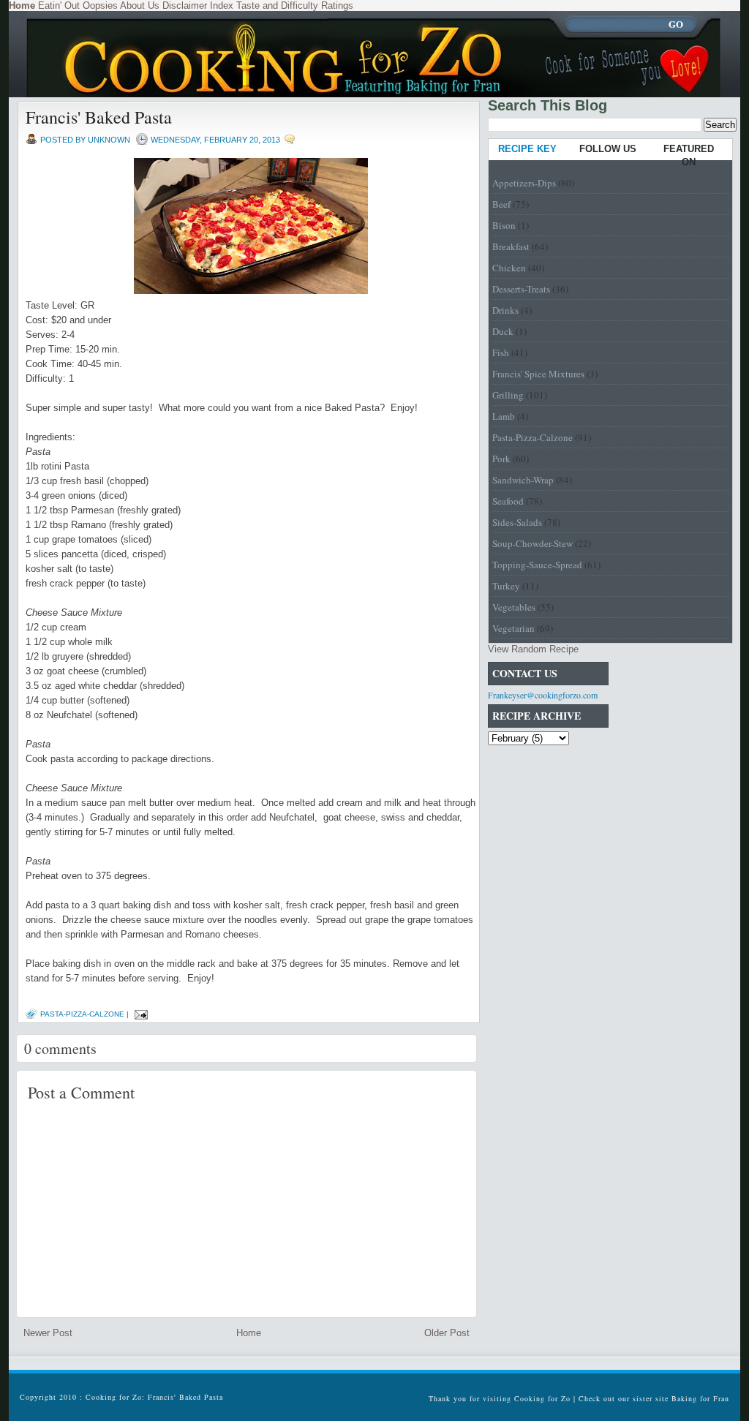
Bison (504, 225)
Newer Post (47, 1332)
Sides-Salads (517, 522)
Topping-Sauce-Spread (537, 564)
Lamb (503, 416)
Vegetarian (513, 628)
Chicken (509, 267)
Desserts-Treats (521, 288)
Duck (502, 331)
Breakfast (511, 246)
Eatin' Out (59, 5)
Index (221, 5)
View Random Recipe (533, 649)
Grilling (508, 395)
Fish (500, 352)
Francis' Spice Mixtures (538, 373)
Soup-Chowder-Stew (532, 543)
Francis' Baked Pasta (99, 117)
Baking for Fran (700, 1398)
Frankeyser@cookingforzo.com (543, 695)
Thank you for (456, 1398)
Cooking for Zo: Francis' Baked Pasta (154, 1397)
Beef (501, 204)
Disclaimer (184, 5)
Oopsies (100, 5)
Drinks (505, 310)
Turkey (506, 585)
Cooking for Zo (542, 1398)
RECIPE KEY (527, 148)
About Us (139, 5)
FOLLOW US (607, 148)
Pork (501, 458)
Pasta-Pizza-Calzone (82, 1014)
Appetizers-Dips (524, 182)
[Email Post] (139, 1014)
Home (248, 1332)
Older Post (447, 1332)
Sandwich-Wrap (523, 479)
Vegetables (513, 607)
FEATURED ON (688, 155)
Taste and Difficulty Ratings (294, 5)
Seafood (508, 501)
